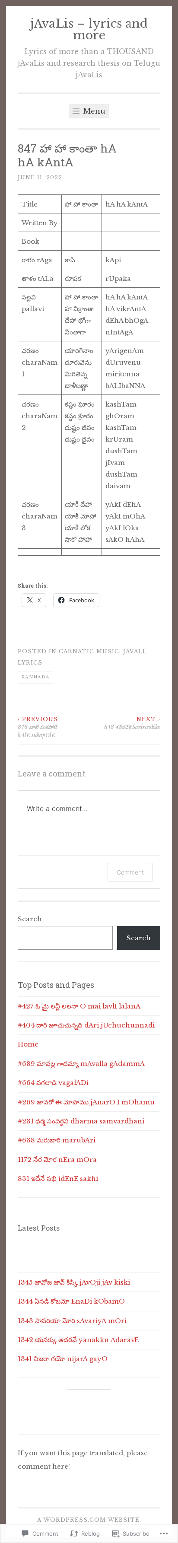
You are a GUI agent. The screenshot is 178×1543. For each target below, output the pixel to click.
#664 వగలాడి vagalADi (53, 1083)
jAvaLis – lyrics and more (89, 29)
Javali (134, 651)
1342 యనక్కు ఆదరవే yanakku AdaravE (78, 1340)
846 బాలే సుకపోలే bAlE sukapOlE (38, 727)
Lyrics (30, 662)
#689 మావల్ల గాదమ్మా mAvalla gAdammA (81, 1063)
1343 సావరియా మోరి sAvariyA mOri (72, 1321)
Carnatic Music (89, 651)
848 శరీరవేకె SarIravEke (132, 723)
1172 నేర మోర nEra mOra (57, 1159)
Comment (130, 872)
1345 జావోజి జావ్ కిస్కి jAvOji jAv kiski (74, 1282)
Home (28, 1044)
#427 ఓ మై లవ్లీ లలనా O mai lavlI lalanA (79, 1006)
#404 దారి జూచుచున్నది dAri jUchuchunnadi (86, 1025)
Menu (93, 111)
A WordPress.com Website (88, 1520)
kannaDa (35, 677)
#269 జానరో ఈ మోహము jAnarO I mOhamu (86, 1102)
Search (30, 919)
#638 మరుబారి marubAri (56, 1140)
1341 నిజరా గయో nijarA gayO (63, 1359)
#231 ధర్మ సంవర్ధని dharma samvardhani (81, 1121)
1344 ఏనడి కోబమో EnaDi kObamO (71, 1301)
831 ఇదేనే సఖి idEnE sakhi (58, 1178)
